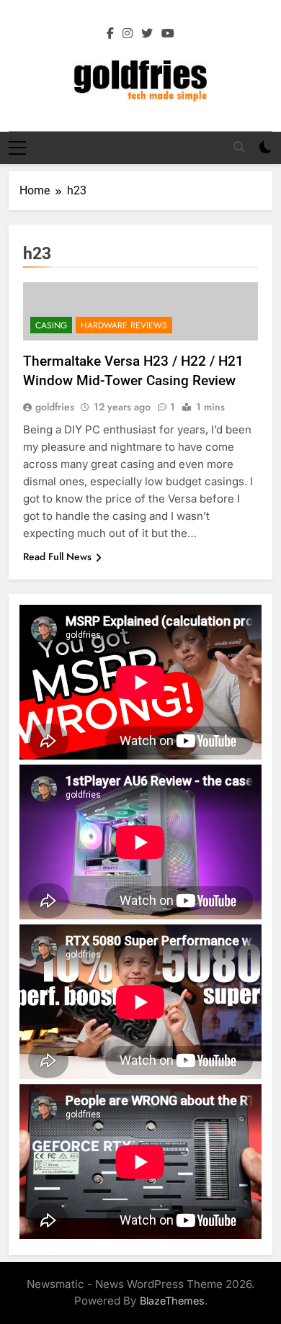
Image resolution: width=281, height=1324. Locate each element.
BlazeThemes (172, 1300)
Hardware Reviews (124, 325)
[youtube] (168, 33)
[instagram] (127, 33)
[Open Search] (239, 147)
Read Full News (57, 556)
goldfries (54, 407)
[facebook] (110, 33)
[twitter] (147, 33)
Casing (51, 325)
